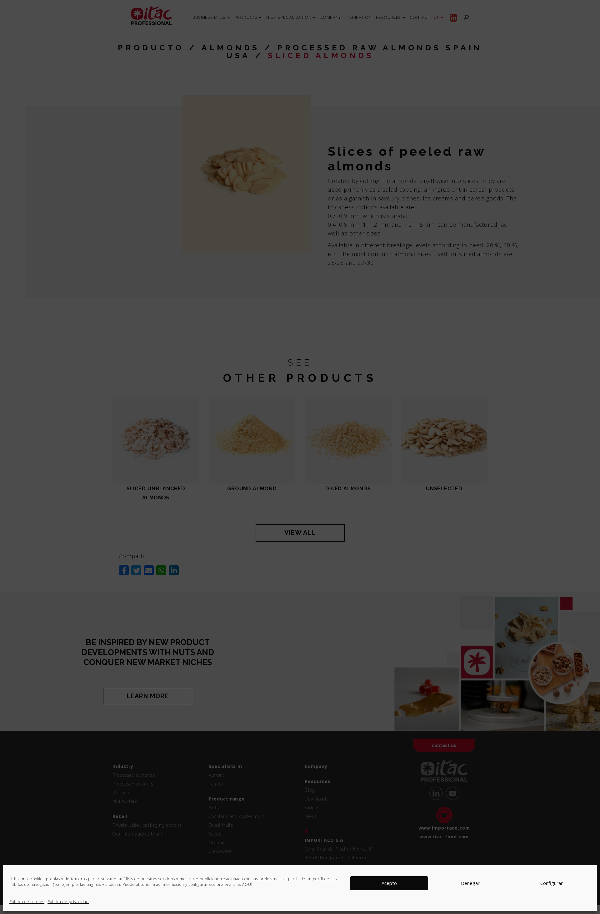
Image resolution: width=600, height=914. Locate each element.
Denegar (470, 883)
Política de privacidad (68, 901)
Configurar (551, 883)
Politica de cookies (26, 901)
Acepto (389, 883)
